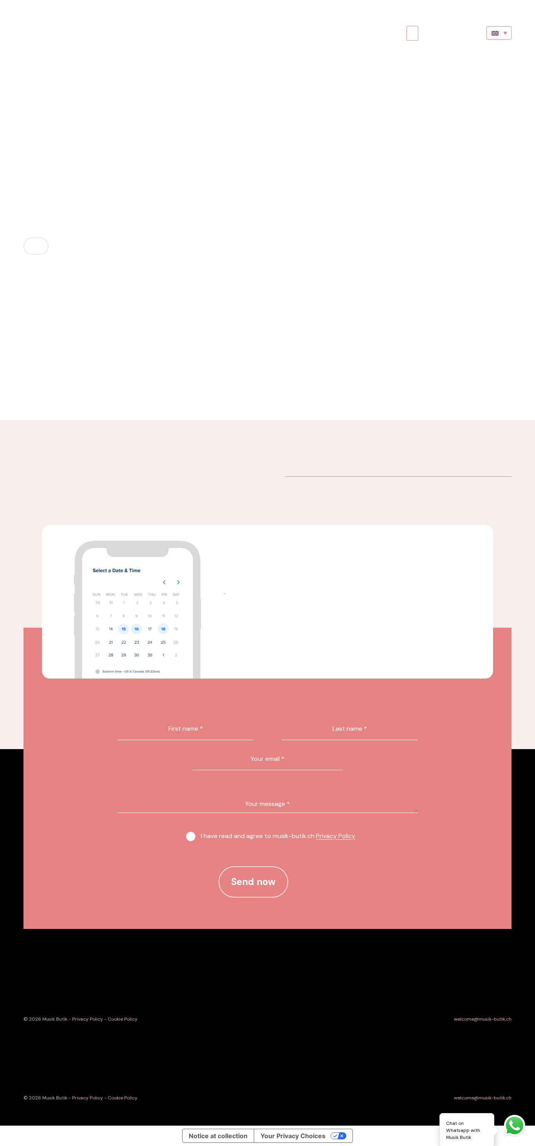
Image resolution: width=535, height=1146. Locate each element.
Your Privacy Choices (292, 1136)
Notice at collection (218, 1136)
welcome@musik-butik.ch (483, 1019)
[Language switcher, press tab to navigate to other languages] (499, 33)
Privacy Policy (335, 836)
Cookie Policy (122, 1019)
